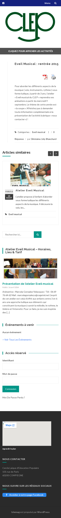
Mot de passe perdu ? (13, 397)
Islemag (15, 512)
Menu (47, 3)
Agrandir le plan (9, 449)
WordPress (43, 512)
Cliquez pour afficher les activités (30, 51)
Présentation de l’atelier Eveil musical (27, 283)
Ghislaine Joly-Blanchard (43, 139)
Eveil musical (38, 132)
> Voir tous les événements (17, 339)
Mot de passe (9, 373)
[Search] (37, 234)
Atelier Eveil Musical (30, 190)
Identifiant (8, 360)
